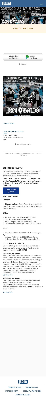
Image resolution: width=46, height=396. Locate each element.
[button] (41, 3)
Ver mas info (8, 275)
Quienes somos (32, 387)
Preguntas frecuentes (32, 391)
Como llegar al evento (23, 144)
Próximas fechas (8, 123)
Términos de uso (14, 387)
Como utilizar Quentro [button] (11, 191)
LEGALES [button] (23, 64)
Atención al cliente (23, 395)
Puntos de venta (11, 391)
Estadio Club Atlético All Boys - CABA (13, 132)
